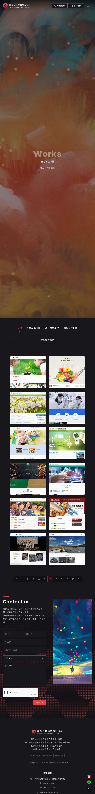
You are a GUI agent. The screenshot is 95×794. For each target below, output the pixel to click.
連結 (37, 385)
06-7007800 (49, 783)
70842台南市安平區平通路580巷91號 (49, 778)
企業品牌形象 (34, 328)
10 (73, 579)
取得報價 (77, 5)
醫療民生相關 (71, 328)
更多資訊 (24, 385)
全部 (19, 328)
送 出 (38, 702)
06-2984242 (49, 787)
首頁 (42, 168)
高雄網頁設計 (47, 756)
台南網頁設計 (35, 756)
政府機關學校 (52, 328)
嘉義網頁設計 (58, 756)
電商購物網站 (47, 340)
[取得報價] (89, 777)
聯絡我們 (61, 5)
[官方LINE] (89, 782)
